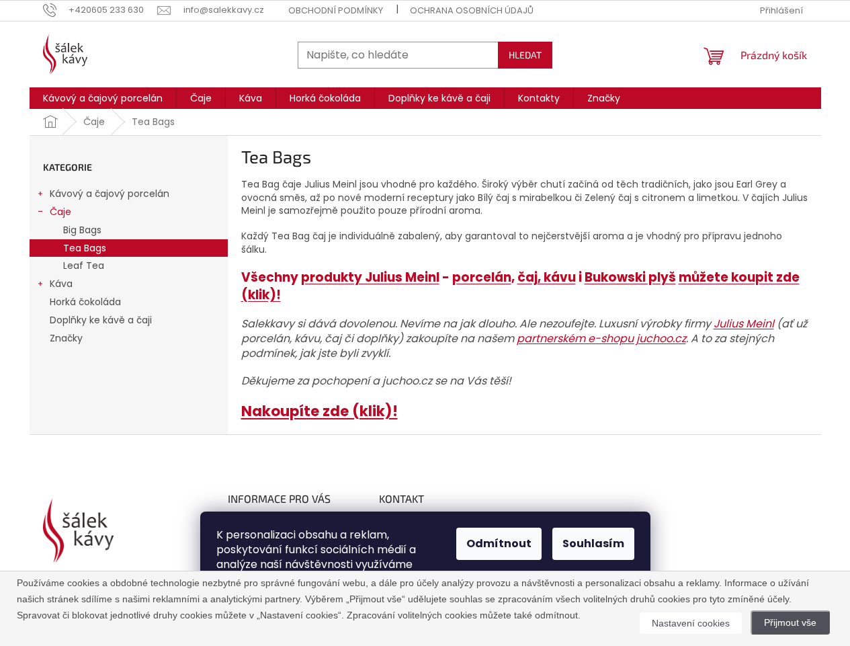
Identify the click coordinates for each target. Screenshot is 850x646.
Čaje (60, 211)
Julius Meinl (744, 323)
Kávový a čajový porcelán (109, 193)
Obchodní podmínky (335, 10)
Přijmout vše (790, 622)
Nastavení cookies (691, 623)
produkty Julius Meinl (370, 277)
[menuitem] (103, 98)
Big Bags (82, 230)
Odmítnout (499, 543)
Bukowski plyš (630, 277)
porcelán (481, 277)
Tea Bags (84, 248)
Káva (61, 283)
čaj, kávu (546, 277)
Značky (66, 338)
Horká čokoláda (85, 302)
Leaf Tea (83, 265)
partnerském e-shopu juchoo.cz (601, 338)
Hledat (525, 54)
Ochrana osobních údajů (472, 10)
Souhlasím (593, 543)
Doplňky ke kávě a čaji (101, 320)
